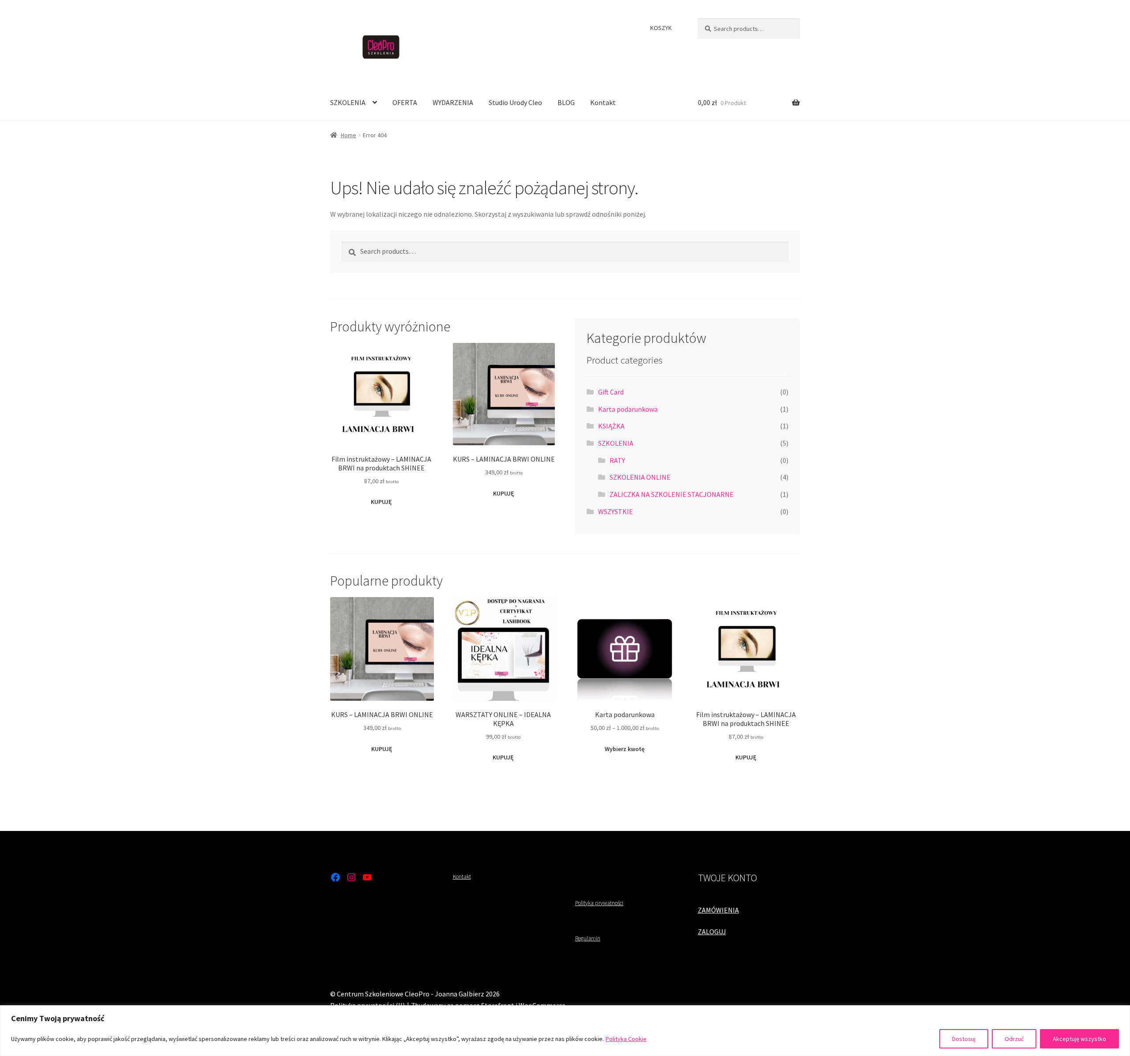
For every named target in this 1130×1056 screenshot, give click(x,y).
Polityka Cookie (626, 1039)
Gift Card (611, 391)
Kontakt (603, 102)
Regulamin (587, 938)
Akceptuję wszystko (1079, 1039)
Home (348, 135)
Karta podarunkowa (628, 409)
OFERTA (404, 102)
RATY (617, 460)
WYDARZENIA (453, 102)
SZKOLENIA (347, 102)
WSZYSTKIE (615, 511)
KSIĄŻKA (611, 425)
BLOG (566, 102)
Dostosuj (964, 1039)
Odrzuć (1014, 1039)
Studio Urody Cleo (515, 102)
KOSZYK (661, 28)
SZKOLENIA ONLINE (640, 477)
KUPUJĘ (381, 502)
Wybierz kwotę (624, 749)
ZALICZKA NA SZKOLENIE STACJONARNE (672, 494)
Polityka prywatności (599, 903)
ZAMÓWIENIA (718, 910)
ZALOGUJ (712, 931)
